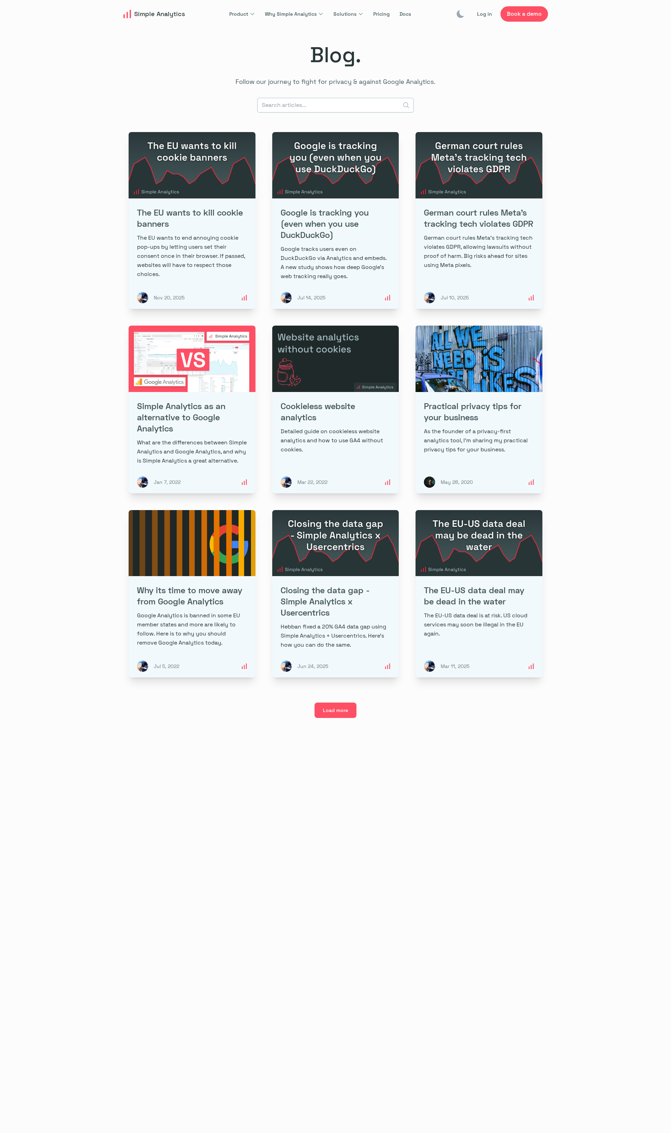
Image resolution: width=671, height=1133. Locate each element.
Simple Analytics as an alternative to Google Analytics (181, 417)
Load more (335, 710)
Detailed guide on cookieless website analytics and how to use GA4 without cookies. (332, 440)
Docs (405, 14)
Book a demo (524, 13)
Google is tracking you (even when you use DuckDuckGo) (325, 223)
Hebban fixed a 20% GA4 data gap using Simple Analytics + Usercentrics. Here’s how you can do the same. (333, 635)
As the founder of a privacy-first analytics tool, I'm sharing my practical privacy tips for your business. (476, 440)
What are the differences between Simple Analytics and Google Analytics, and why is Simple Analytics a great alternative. (192, 451)
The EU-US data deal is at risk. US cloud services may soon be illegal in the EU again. (475, 624)
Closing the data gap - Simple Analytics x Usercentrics (325, 601)
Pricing (381, 14)
